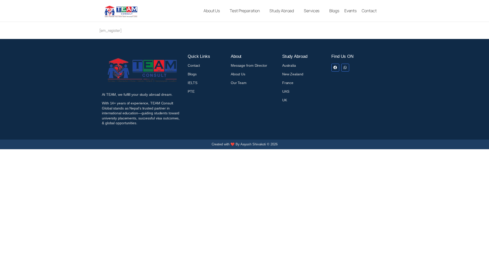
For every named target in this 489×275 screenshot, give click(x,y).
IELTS (192, 83)
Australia (289, 65)
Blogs (192, 74)
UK (284, 100)
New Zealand (292, 74)
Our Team (239, 83)
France (287, 83)
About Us (238, 74)
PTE (191, 91)
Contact (194, 65)
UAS (285, 91)
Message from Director (249, 65)
